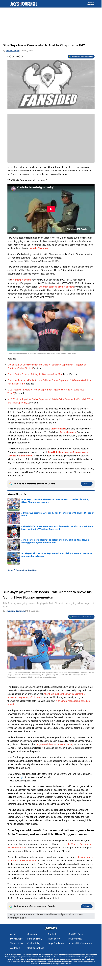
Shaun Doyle (12, 50)
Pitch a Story (54, 938)
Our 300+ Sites (75, 934)
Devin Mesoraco (68, 432)
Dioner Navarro (58, 428)
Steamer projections (21, 279)
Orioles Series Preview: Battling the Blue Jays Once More (35, 374)
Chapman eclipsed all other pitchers (56, 286)
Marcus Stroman (72, 452)
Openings (32, 934)
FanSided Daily (34, 938)
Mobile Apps (16, 938)
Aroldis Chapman (39, 248)
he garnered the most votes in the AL (53, 744)
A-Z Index (15, 948)
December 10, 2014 (50, 261)
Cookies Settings (35, 948)
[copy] (22, 56)
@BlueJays (86, 774)
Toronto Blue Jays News (26, 570)
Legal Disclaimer (56, 943)
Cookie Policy (34, 943)
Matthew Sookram (15, 611)
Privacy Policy (75, 938)
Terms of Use (16, 943)
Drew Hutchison (55, 452)
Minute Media (16, 955)
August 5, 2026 (29, 780)
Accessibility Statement (80, 943)
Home (10, 570)
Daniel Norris (25, 455)
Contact (52, 934)
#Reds (20, 254)
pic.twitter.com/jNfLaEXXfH (37, 777)
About (13, 934)
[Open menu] (6, 3)
